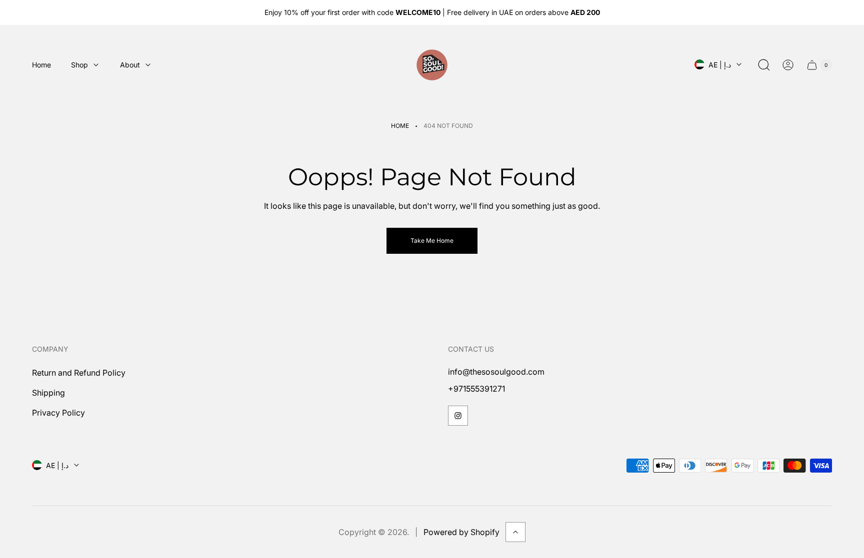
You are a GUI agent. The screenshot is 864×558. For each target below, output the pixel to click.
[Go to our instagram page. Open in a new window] (458, 416)
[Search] (764, 65)
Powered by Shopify (462, 532)
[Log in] (788, 65)
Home (400, 125)
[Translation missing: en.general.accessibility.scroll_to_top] (516, 532)
